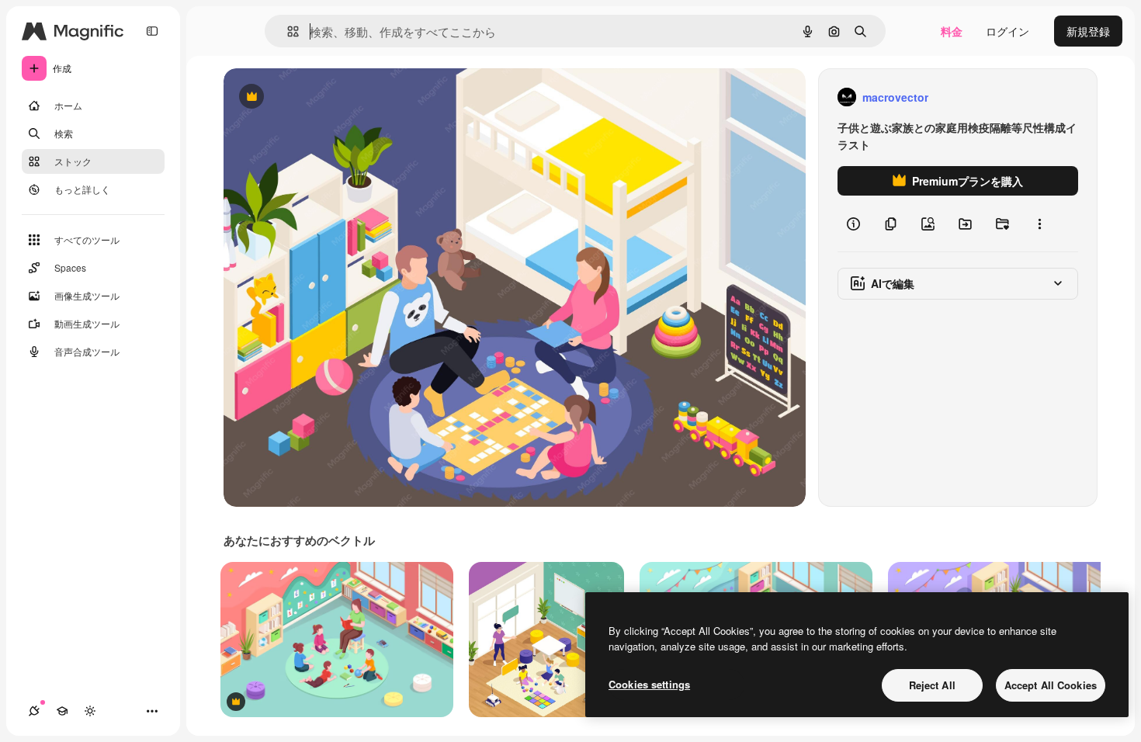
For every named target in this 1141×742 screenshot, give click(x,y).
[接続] (34, 711)
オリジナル (330, 97)
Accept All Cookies (1050, 685)
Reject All (932, 685)
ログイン (1007, 31)
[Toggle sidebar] (152, 31)
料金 (951, 31)
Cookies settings (649, 684)
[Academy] (62, 711)
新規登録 (1088, 31)
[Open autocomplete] (286, 31)
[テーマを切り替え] (90, 711)
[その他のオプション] (1039, 223)
